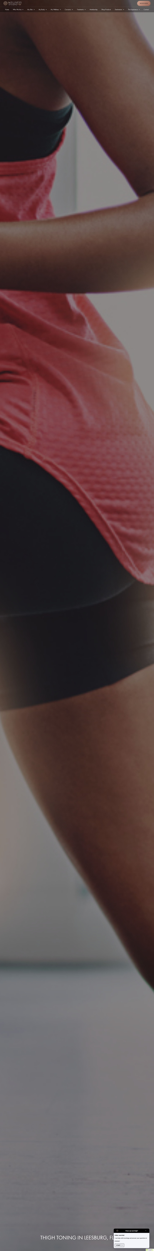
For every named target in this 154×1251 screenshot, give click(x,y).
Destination (118, 9)
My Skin (30, 9)
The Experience (133, 9)
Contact (146, 9)
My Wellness (55, 9)
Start (118, 1245)
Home (7, 9)
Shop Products (106, 9)
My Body (42, 9)
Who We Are (17, 9)
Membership (93, 9)
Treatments (80, 9)
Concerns (68, 9)
